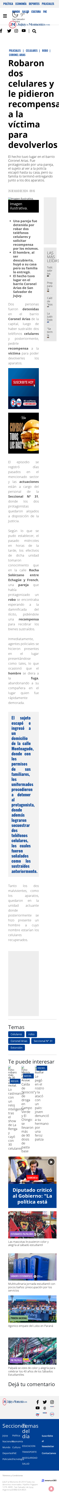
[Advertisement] (29, 983)
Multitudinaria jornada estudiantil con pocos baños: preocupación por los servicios (31, 1287)
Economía (21, 4)
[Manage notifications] (51, 1488)
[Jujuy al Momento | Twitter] (9, 31)
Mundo (6, 1447)
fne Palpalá (16, 1360)
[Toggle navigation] (5, 16)
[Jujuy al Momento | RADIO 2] (45, 1414)
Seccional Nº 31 (43, 1041)
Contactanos (49, 1453)
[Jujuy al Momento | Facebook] (2, 31)
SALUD (25, 1463)
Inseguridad (16, 1081)
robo (32, 1034)
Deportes (34, 4)
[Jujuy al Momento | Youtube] (24, 31)
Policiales (48, 4)
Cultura (16, 1447)
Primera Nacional (19, 1318)
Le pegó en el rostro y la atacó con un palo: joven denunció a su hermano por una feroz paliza (42, 1107)
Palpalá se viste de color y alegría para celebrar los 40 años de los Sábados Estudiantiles (31, 1371)
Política (8, 4)
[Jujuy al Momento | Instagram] (16, 31)
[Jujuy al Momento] (14, 1404)
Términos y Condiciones (12, 1475)
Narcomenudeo (31, 1076)
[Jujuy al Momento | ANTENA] (52, 1408)
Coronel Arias (19, 1041)
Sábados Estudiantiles (21, 1276)
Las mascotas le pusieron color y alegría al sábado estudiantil (28, 1243)
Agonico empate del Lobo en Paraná (30, 1326)
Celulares (16, 1034)
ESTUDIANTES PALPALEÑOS (22, 1234)
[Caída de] (25, 1080)
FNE (14, 1453)
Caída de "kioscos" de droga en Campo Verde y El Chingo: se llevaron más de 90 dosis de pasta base (28, 1117)
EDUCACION (28, 1446)
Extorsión (16, 1047)
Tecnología (18, 1459)
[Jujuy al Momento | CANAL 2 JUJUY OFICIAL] (45, 1408)
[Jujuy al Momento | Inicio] (56, 1425)
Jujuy (5, 1435)
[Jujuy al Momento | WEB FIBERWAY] (38, 1414)
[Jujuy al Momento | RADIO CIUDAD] (52, 1414)
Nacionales (8, 1441)
